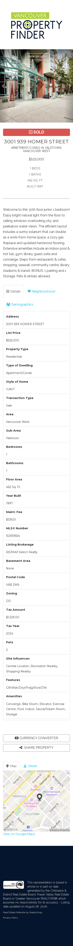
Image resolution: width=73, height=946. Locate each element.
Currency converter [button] (38, 738)
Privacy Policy (10, 917)
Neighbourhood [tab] (43, 291)
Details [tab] (15, 291)
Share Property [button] (38, 748)
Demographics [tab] (21, 304)
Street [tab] (32, 766)
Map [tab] (13, 766)
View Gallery (37, 56)
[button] (4, 86)
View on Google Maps (19, 834)
